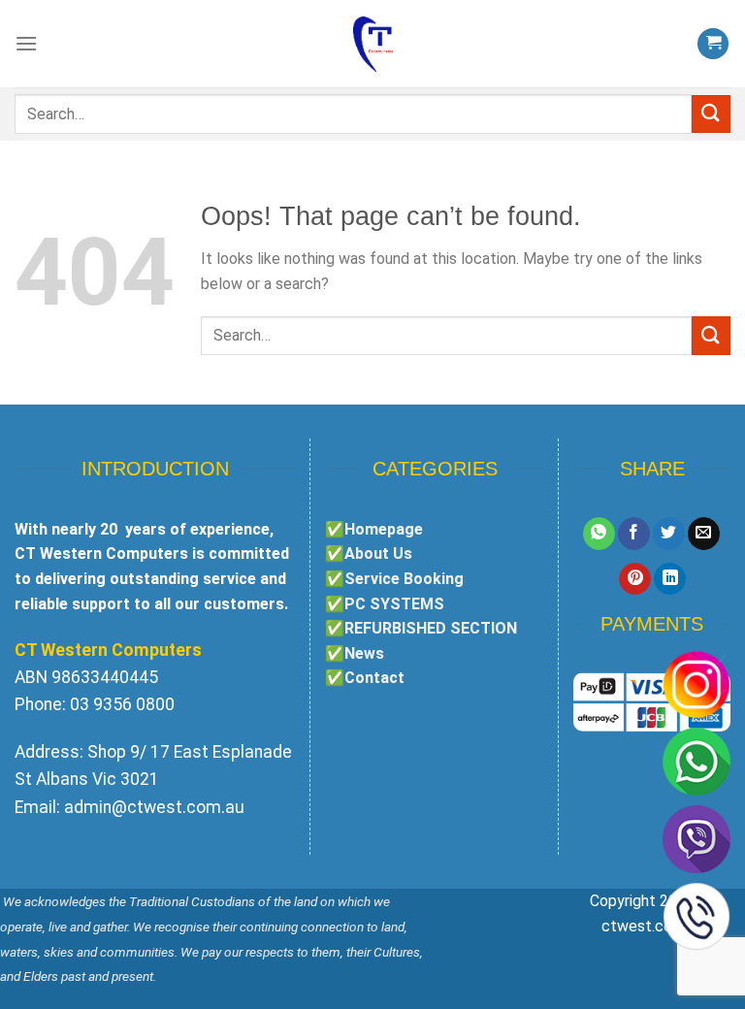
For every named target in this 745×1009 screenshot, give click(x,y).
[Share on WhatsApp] (599, 533)
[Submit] (711, 114)
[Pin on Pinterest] (635, 579)
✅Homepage (374, 529)
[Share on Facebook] (634, 533)
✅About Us (368, 553)
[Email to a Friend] (704, 533)
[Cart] (713, 44)
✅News (354, 653)
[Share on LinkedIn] (670, 579)
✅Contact (365, 677)
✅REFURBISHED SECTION (421, 628)
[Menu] (26, 43)
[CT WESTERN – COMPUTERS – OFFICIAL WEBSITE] (372, 43)
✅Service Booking (394, 579)
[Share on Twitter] (669, 533)
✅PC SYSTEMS (384, 604)
